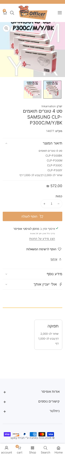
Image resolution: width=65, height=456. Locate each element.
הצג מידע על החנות (42, 238)
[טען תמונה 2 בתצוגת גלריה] (33, 90)
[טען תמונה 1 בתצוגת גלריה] (52, 90)
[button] (32, 284)
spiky (13, 437)
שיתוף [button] (54, 259)
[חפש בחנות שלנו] (11, 12)
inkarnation (49, 106)
